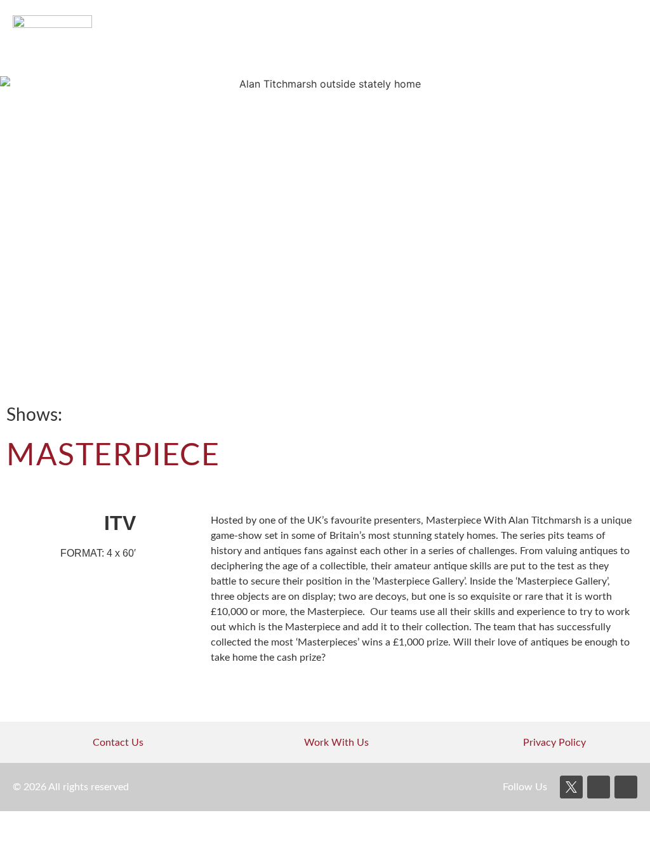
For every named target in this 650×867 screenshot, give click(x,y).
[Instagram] (625, 787)
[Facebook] (598, 787)
